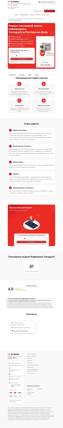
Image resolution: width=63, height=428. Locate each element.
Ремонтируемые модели (33, 365)
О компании (16, 14)
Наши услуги (30, 367)
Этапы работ (22, 74)
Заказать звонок (50, 11)
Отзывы (47, 14)
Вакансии (38, 14)
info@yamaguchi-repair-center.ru (14, 370)
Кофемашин (40, 388)
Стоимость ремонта (31, 354)
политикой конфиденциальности (40, 244)
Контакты (43, 14)
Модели (29, 74)
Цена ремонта (32, 14)
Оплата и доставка (31, 356)
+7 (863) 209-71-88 (14, 7)
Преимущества (12, 74)
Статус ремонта (39, 11)
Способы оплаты (31, 373)
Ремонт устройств (24, 14)
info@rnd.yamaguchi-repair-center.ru (22, 327)
